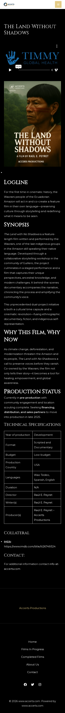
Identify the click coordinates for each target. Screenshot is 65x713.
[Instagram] (39, 684)
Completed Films (32, 656)
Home (32, 641)
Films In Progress (32, 649)
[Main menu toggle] (58, 4)
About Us (32, 664)
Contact (32, 672)
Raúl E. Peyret (43, 495)
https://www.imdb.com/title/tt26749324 (29, 546)
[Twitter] (32, 684)
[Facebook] (25, 684)
